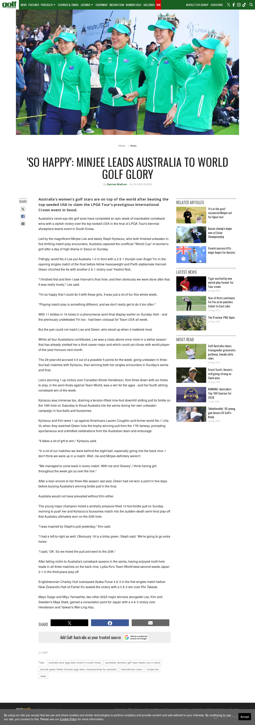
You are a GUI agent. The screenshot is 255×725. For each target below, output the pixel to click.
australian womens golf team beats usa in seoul (132, 662)
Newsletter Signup (197, 5)
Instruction (117, 5)
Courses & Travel (68, 5)
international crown (131, 669)
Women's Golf (134, 5)
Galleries (149, 5)
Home (122, 145)
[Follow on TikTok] (244, 5)
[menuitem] (9, 5)
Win (158, 5)
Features (33, 5)
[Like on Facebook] (233, 5)
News (24, 5)
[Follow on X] (228, 5)
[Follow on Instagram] (238, 5)
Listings (85, 5)
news (43, 676)
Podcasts (47, 5)
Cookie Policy (68, 719)
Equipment (102, 5)
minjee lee (152, 669)
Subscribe (217, 5)
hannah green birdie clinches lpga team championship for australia (78, 669)
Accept (244, 717)
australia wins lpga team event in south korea (75, 662)
